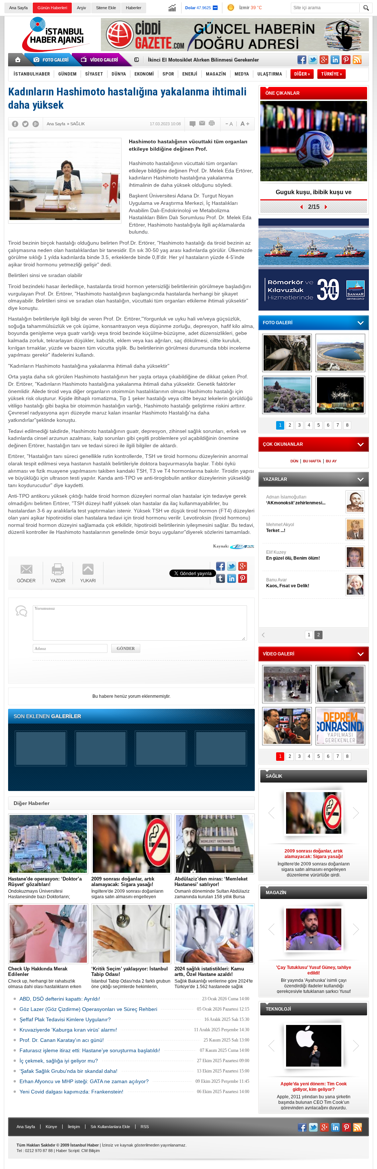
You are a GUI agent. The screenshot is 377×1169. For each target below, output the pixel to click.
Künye (51, 1126)
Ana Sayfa (18, 8)
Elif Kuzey (293, 555)
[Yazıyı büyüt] (244, 123)
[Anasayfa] (18, 59)
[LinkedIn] (231, 578)
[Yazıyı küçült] (228, 123)
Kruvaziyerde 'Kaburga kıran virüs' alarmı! (68, 1030)
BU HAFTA (312, 461)
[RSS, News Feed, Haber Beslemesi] (357, 59)
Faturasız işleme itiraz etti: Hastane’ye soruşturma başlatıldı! (90, 1050)
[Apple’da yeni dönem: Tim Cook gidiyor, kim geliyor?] (313, 1046)
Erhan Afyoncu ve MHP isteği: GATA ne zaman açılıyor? (84, 1081)
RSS (145, 1126)
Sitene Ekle (106, 8)
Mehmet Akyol (280, 527)
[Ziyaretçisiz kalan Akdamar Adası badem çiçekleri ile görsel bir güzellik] (287, 395)
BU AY (331, 461)
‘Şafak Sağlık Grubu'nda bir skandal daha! (68, 1071)
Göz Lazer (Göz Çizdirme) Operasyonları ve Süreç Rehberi (88, 1009)
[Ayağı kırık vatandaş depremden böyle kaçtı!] (340, 684)
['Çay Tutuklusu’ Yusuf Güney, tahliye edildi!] (313, 930)
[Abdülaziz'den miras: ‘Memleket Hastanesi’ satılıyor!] (215, 843)
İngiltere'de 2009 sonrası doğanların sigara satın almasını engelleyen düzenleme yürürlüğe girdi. (127, 888)
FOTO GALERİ (277, 322)
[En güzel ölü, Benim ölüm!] (355, 557)
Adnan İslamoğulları (295, 499)
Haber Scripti (67, 1150)
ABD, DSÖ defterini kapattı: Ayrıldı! (60, 999)
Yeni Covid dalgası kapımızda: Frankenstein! (71, 1092)
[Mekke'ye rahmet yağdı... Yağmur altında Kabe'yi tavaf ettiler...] (287, 684)
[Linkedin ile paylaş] (335, 59)
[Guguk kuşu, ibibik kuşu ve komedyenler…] (313, 141)
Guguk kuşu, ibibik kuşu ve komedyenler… (314, 194)
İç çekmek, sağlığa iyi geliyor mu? (59, 1061)
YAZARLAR (275, 479)
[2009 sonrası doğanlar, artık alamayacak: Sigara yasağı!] (131, 843)
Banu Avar (287, 582)
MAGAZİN (276, 892)
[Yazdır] (212, 123)
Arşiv (81, 8)
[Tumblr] (220, 578)
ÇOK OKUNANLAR (283, 444)
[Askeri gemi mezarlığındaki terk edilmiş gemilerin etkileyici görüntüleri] (287, 353)
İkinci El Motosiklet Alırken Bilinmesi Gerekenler (203, 60)
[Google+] (35, 123)
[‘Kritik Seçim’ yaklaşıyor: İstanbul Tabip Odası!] (131, 933)
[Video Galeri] (100, 59)
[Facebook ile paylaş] (301, 59)
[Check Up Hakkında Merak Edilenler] (48, 933)
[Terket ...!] (355, 529)
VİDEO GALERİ (278, 654)
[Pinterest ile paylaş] (346, 59)
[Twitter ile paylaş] (313, 59)
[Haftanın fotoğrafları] (340, 395)
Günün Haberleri (52, 8)
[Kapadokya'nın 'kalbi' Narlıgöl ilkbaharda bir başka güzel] (340, 353)
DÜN (294, 461)
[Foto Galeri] (52, 59)
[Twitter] (25, 123)
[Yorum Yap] (193, 123)
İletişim (74, 1126)
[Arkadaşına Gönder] (202, 123)
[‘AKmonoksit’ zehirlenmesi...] (355, 501)
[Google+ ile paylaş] (324, 59)
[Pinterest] (242, 578)
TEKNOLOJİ (278, 1009)
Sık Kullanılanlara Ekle (110, 1126)
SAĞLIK (274, 776)
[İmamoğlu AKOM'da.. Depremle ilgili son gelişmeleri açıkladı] (287, 726)
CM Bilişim (90, 1150)
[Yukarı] (88, 573)
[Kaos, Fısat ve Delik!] (355, 584)
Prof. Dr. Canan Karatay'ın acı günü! (62, 1040)
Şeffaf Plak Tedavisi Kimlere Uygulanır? (65, 1019)
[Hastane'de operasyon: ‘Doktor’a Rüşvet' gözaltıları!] (48, 843)
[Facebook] (15, 123)
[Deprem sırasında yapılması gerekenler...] (340, 726)
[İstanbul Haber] (54, 51)
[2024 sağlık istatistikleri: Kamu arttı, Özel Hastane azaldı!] (215, 933)
